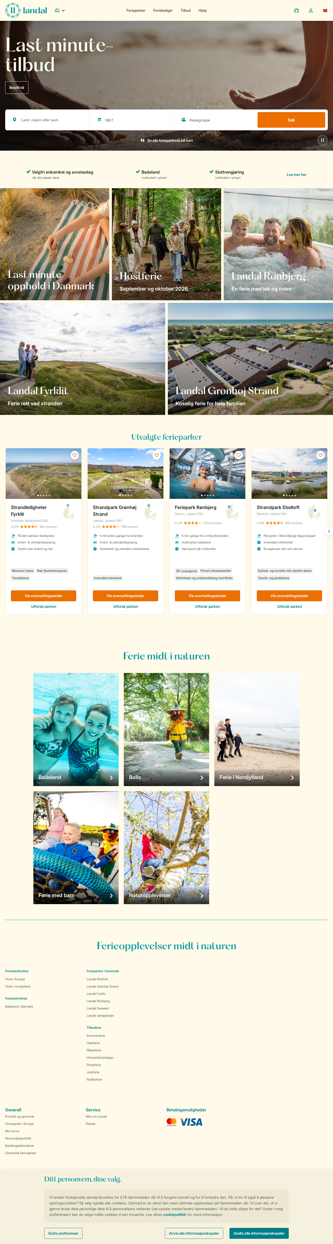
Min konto (12, 1131)
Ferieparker (135, 10)
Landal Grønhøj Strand (102, 986)
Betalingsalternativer (19, 1146)
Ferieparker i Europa (19, 1124)
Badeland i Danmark (19, 1006)
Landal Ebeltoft (97, 979)
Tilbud (186, 10)
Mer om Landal (96, 1116)
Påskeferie (94, 1050)
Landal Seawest (98, 1008)
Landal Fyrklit (96, 994)
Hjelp (202, 10)
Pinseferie (94, 1065)
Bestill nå (16, 87)
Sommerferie (96, 1036)
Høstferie (93, 1043)
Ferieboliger (163, 10)
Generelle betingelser (20, 1153)
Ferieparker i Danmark (103, 971)
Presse (90, 1124)
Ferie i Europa (15, 979)
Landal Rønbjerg (98, 1001)
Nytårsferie (94, 1079)
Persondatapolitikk (18, 1138)
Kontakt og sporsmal (19, 1116)
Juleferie (93, 1072)
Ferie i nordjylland (17, 986)
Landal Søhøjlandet (100, 1016)
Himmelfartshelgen (100, 1057)
